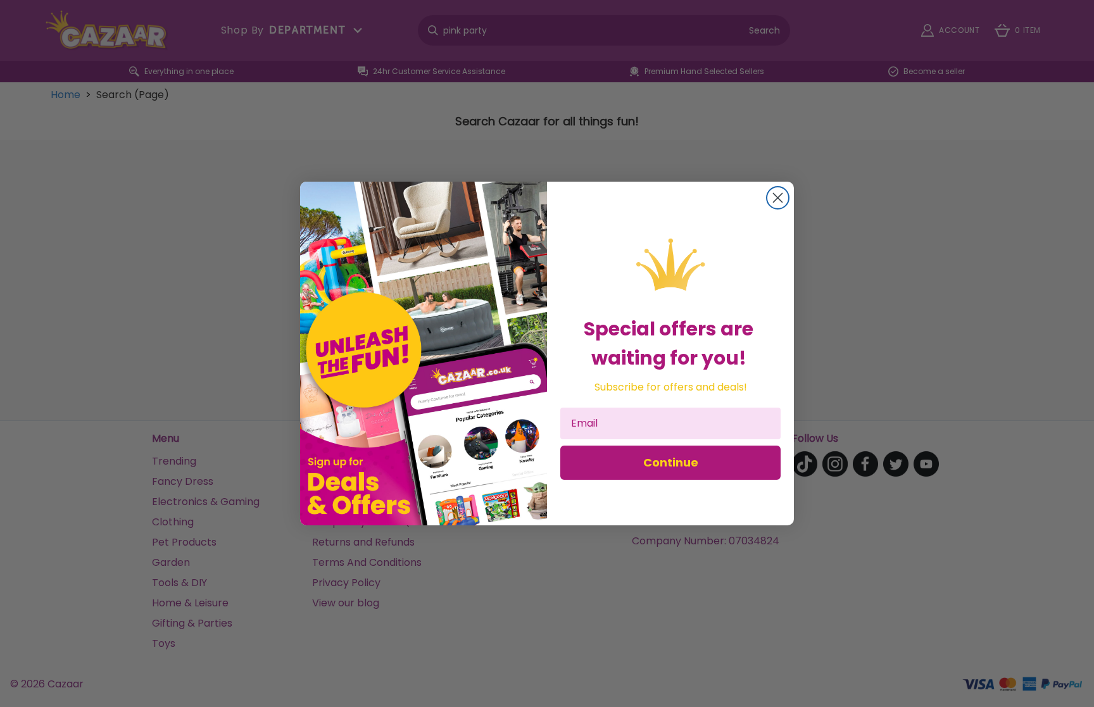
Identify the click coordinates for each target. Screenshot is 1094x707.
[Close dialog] (778, 198)
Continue (670, 462)
